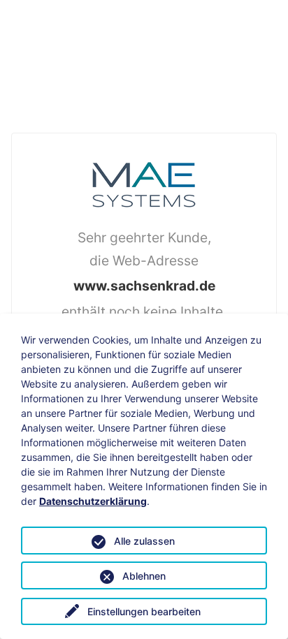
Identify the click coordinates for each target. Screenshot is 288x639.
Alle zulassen (144, 541)
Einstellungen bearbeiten (144, 611)
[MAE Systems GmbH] (144, 183)
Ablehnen (144, 576)
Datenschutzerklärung (93, 501)
